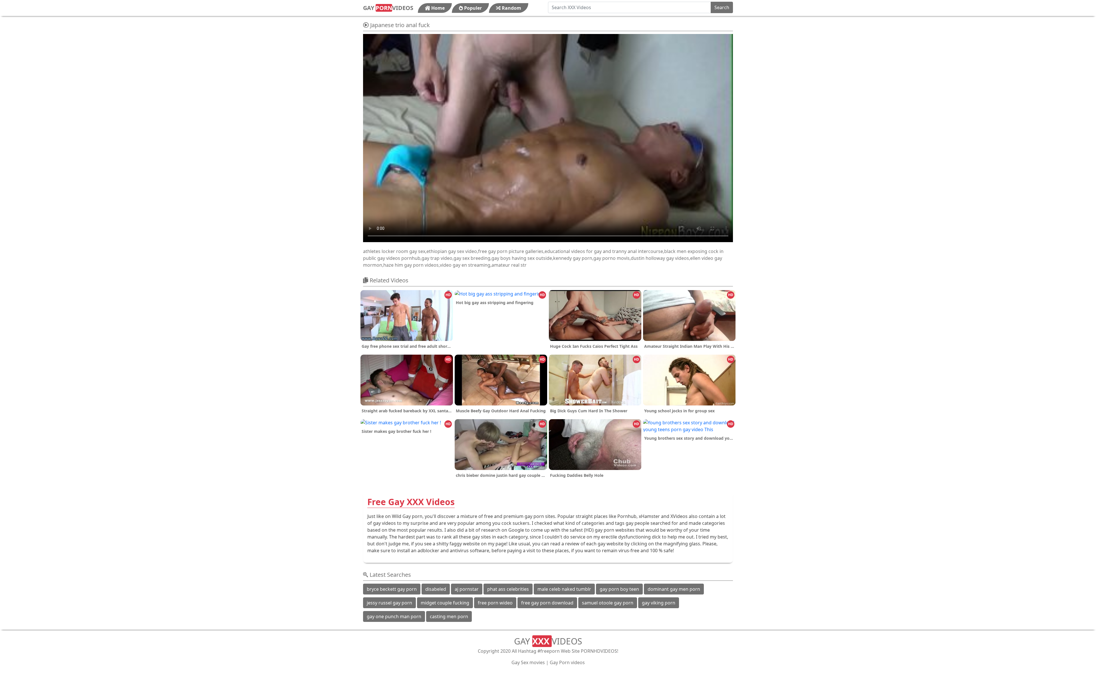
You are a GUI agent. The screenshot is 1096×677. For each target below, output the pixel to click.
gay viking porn (658, 603)
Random (511, 8)
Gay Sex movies (528, 662)
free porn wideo (495, 603)
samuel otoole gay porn (607, 603)
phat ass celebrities (508, 589)
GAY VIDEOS (388, 8)
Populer (472, 8)
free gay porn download (547, 603)
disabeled (435, 589)
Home (437, 8)
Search (721, 7)
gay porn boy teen (619, 589)
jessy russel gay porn (389, 603)
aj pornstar (467, 589)
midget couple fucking (445, 603)
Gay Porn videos (567, 662)
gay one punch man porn (394, 616)
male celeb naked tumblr (564, 589)
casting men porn (449, 616)
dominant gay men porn (674, 589)
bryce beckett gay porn (392, 589)
